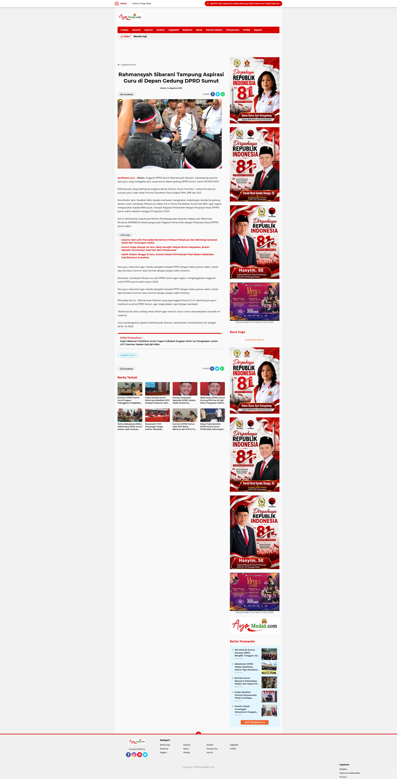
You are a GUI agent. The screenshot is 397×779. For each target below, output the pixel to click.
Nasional (187, 30)
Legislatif (174, 30)
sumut (210, 752)
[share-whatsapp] (223, 94)
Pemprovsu (232, 30)
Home (123, 3)
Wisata (186, 752)
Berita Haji (141, 36)
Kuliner (161, 30)
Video (126, 36)
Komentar (128, 94)
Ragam (258, 30)
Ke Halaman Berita (254, 340)
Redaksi (343, 769)
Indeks (124, 30)
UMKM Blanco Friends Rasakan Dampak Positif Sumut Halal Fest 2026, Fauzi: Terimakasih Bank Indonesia (244, 3)
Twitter (146, 758)
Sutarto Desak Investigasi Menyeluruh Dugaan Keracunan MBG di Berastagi (245, 709)
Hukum (148, 30)
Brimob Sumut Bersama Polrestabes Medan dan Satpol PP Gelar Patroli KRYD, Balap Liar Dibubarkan (246, 681)
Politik (246, 30)
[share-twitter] (218, 94)
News (199, 30)
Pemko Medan (214, 30)
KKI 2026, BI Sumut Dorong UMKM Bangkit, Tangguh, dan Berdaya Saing (247, 653)
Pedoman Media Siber (349, 773)
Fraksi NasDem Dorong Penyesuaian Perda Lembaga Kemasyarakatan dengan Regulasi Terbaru (246, 695)
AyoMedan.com (126, 177)
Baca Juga (237, 332)
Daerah (136, 30)
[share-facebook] (213, 94)
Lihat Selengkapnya (254, 722)
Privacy (342, 777)
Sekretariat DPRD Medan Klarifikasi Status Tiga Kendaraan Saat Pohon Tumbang (247, 667)
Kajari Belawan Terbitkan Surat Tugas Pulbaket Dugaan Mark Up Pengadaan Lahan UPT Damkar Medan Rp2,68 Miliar (169, 343)
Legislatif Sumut (127, 355)
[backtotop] (198, 734)
